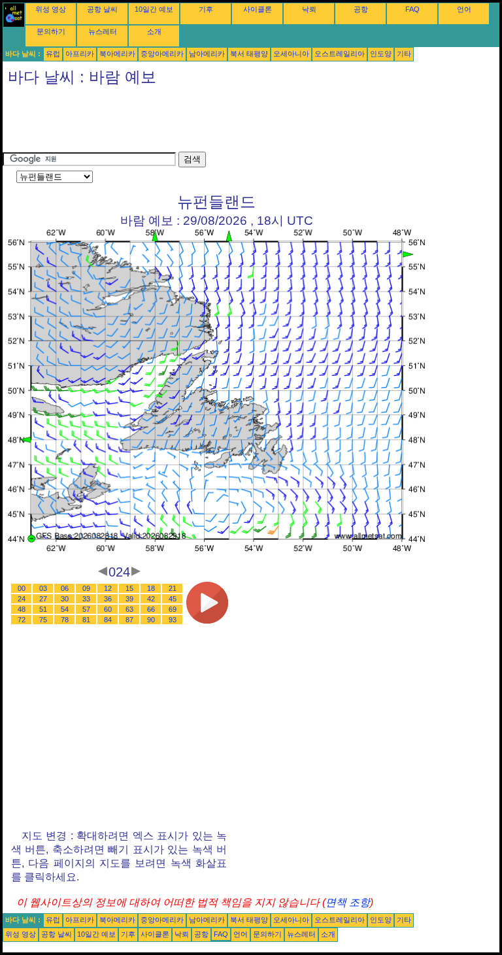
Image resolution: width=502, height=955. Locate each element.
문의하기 (51, 31)
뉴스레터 (102, 31)
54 (65, 609)
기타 (404, 54)
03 (43, 588)
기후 (206, 9)
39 (129, 599)
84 (108, 620)
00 (21, 588)
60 (108, 609)
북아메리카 (117, 54)
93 (172, 620)
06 (65, 588)
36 (108, 599)
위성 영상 (50, 9)
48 (21, 609)
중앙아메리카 (162, 54)
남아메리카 (207, 54)
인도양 (381, 54)
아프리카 (79, 54)
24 (21, 599)
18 (151, 588)
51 (43, 609)
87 (129, 620)
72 (21, 620)
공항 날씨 (102, 9)
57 (86, 609)
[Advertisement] (240, 122)
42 (151, 599)
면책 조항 (348, 902)
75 (43, 620)
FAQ (412, 9)
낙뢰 (309, 9)
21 (172, 588)
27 (43, 599)
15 (129, 588)
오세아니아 (291, 54)
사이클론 (257, 9)
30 (65, 599)
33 (86, 599)
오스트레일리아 (339, 54)
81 (86, 620)
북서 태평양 (249, 54)
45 (172, 599)
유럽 (53, 54)
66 (151, 609)
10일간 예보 (154, 9)
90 (151, 620)
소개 (154, 31)
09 (86, 588)
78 (65, 620)
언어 (464, 9)
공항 (361, 9)
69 (172, 609)
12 (108, 588)
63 (129, 609)
